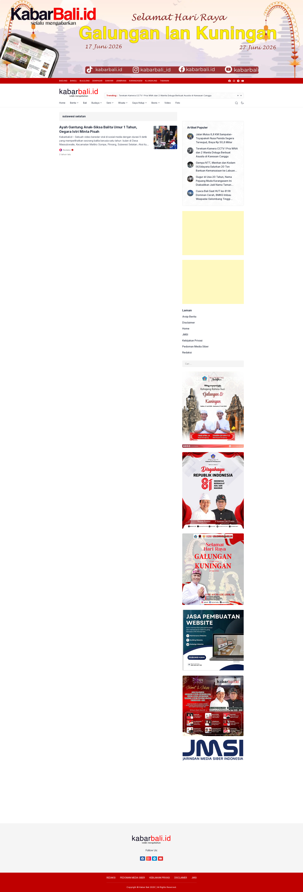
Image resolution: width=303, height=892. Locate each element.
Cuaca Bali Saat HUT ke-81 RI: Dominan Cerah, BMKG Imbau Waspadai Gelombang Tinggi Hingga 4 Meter (213, 195)
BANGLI (73, 81)
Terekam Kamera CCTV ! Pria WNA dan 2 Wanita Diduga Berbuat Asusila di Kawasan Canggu (217, 152)
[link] (229, 81)
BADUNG (63, 81)
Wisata (121, 102)
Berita (73, 102)
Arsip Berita (189, 316)
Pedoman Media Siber (195, 346)
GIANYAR (109, 81)
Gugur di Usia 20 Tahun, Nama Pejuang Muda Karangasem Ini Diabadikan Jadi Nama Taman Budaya (214, 181)
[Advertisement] (213, 233)
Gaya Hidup (138, 102)
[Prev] (238, 95)
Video (167, 102)
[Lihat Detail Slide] (151, 39)
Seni (109, 102)
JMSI (185, 334)
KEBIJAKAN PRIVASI (159, 877)
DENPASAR (97, 81)
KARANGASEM (135, 81)
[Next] (241, 95)
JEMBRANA (121, 81)
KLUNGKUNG (151, 81)
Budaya (95, 102)
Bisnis (154, 102)
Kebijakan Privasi (192, 340)
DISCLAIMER (180, 877)
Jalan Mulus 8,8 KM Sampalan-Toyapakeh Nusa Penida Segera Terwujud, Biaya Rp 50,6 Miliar (215, 138)
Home (62, 102)
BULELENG (85, 81)
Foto (177, 102)
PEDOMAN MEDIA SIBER (132, 877)
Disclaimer (188, 322)
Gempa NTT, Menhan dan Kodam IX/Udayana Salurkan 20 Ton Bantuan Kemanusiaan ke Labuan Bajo (193, 95)
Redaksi (187, 352)
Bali (85, 102)
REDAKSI (111, 877)
